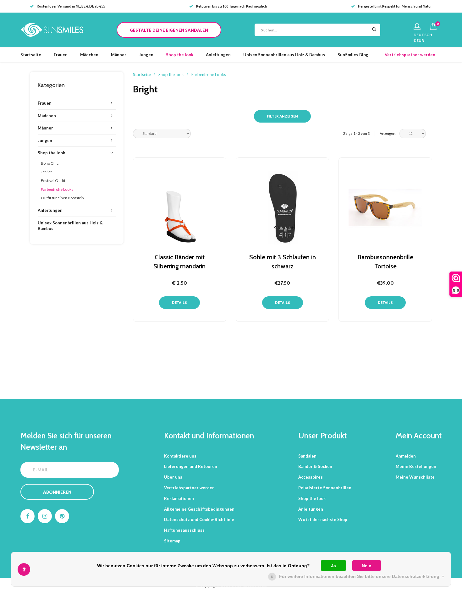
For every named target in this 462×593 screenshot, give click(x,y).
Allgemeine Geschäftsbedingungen (199, 509)
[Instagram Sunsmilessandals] (45, 516)
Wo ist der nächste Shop (322, 519)
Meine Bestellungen (416, 466)
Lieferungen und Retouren (190, 466)
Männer (118, 54)
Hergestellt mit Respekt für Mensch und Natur (395, 6)
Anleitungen (218, 54)
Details (179, 302)
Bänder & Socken (315, 466)
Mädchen (89, 54)
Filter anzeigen (282, 116)
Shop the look (179, 54)
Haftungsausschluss (184, 530)
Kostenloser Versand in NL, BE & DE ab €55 (71, 6)
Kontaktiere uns (180, 455)
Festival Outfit (53, 180)
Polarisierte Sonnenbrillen (324, 487)
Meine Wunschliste (415, 477)
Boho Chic (49, 163)
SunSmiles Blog (353, 54)
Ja (333, 565)
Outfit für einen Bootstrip (62, 197)
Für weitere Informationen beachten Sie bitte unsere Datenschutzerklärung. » (361, 576)
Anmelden (406, 455)
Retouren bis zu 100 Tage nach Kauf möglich (231, 6)
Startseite (30, 54)
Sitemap (172, 540)
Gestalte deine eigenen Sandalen (169, 30)
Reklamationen (179, 498)
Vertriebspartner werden (410, 54)
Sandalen (307, 455)
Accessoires (310, 477)
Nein (366, 565)
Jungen (146, 54)
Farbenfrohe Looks (57, 189)
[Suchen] (374, 30)
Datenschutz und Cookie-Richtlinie (199, 519)
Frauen (61, 54)
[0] (433, 26)
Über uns (173, 477)
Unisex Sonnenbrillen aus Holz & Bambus (284, 54)
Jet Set (46, 171)
